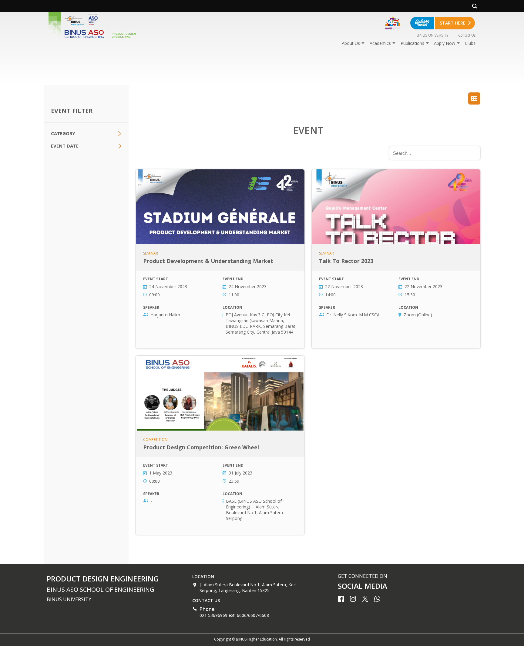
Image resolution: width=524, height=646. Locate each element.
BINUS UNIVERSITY (432, 35)
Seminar (150, 253)
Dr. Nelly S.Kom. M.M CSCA (353, 315)
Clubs (470, 43)
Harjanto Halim (165, 315)
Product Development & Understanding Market (220, 258)
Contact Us (466, 35)
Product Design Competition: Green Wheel (220, 445)
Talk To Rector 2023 (396, 258)
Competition (155, 439)
